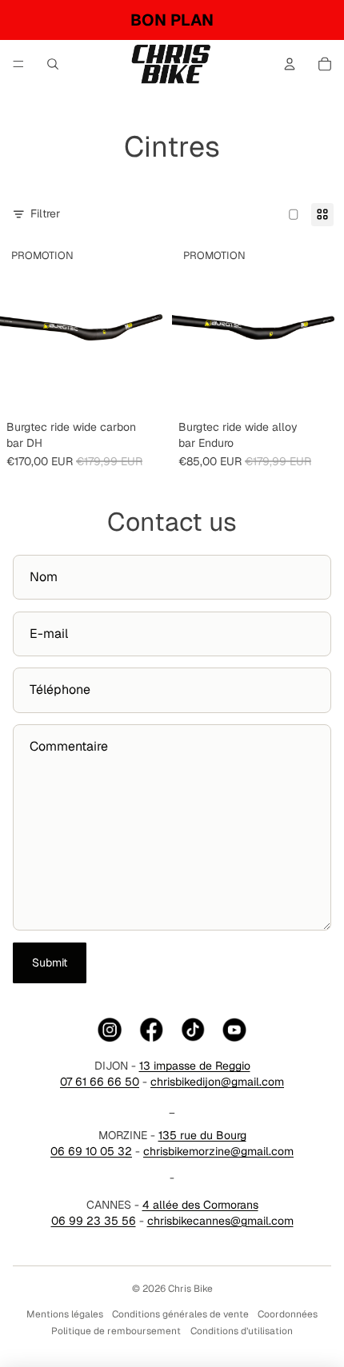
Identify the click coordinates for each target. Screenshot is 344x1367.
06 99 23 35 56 (93, 1221)
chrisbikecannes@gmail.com (220, 1221)
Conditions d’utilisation (241, 1331)
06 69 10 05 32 (91, 1151)
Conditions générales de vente (180, 1314)
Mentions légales (64, 1314)
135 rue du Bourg (202, 1135)
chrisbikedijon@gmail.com (217, 1081)
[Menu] (18, 64)
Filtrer (45, 213)
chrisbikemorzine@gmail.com (218, 1151)
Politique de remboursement (116, 1331)
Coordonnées (288, 1314)
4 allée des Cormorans (200, 1205)
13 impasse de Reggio (194, 1065)
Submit (49, 962)
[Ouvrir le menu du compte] (289, 64)
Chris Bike (190, 1288)
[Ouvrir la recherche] (52, 64)
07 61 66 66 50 (99, 1081)
